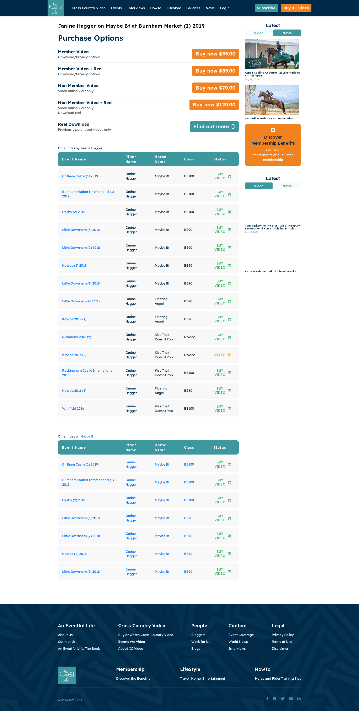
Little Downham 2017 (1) (81, 301)
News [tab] (287, 33)
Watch (220, 355)
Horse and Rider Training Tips (278, 678)
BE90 (188, 518)
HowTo (155, 8)
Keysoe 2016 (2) (74, 355)
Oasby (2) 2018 (73, 212)
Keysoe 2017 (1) (74, 319)
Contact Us (67, 642)
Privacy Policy (283, 635)
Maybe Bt (87, 436)
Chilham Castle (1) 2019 (80, 176)
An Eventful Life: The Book (79, 648)
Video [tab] (259, 33)
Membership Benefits (273, 143)
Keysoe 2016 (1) (74, 390)
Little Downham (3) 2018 (81, 230)
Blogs (195, 648)
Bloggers (198, 635)
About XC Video (130, 648)
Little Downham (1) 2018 (81, 283)
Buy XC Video (296, 8)
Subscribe (266, 8)
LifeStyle (174, 8)
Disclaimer (280, 648)
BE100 (189, 464)
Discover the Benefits (133, 678)
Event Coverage (241, 635)
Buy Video (219, 176)
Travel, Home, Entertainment (202, 678)
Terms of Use (282, 642)
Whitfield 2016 (73, 408)
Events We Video (131, 642)
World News (238, 642)
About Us (65, 635)
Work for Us (200, 642)
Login (225, 8)
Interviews (136, 8)
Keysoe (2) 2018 (74, 265)
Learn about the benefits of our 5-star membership (273, 155)
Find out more (214, 127)
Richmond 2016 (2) (76, 337)
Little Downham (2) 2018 (81, 247)
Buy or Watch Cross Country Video (145, 635)
